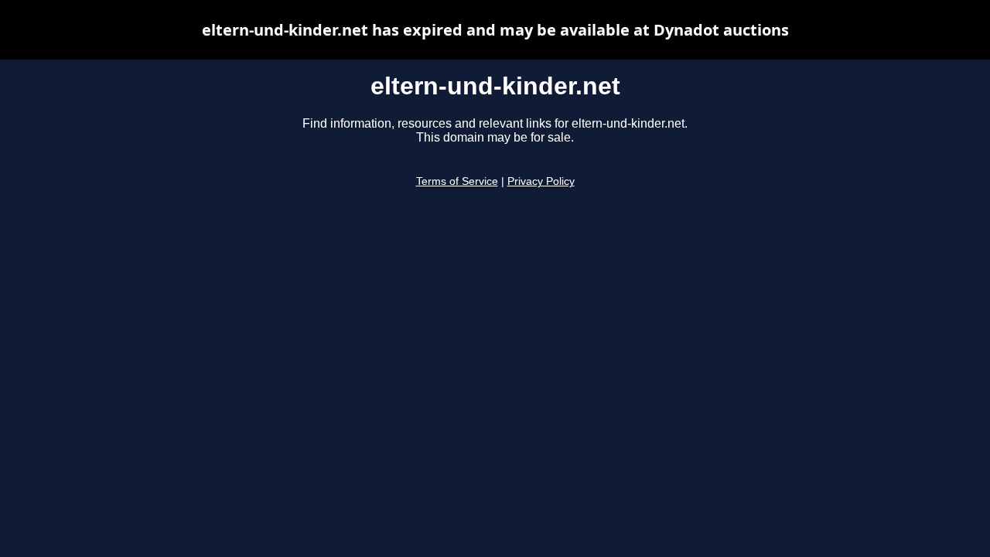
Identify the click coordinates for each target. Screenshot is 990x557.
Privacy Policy (541, 181)
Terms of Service (457, 181)
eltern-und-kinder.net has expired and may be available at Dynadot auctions (495, 29)
